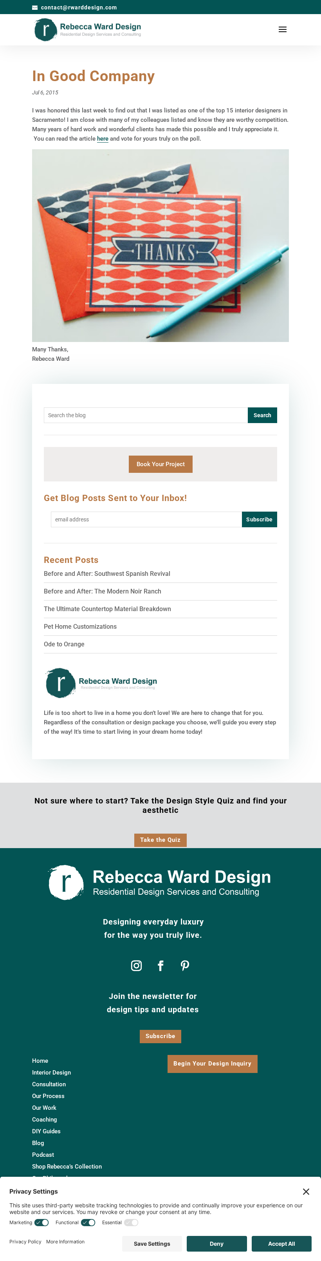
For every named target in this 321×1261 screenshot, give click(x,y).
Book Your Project (161, 464)
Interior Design (51, 1073)
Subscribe (160, 1036)
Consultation (49, 1085)
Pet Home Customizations (80, 626)
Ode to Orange (64, 644)
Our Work (44, 1108)
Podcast (43, 1155)
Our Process (48, 1096)
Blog (38, 1143)
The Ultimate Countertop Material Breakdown (107, 609)
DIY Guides (46, 1132)
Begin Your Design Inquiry (212, 1063)
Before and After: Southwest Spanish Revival (107, 573)
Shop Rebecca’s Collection (67, 1167)
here (102, 138)
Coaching (44, 1120)
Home (40, 1061)
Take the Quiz (160, 839)
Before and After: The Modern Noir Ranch (102, 591)
